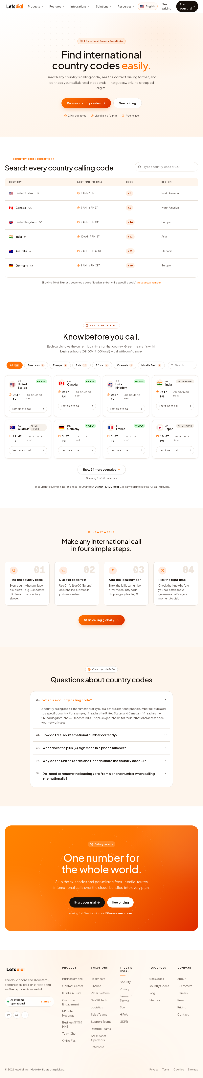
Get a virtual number (149, 282)
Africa (101, 365)
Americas (35, 365)
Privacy (153, 1069)
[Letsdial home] (15, 6)
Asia (81, 365)
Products (34, 6)
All (14, 365)
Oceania (124, 365)
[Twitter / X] (8, 1015)
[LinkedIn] (16, 1015)
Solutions (102, 6)
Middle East (150, 365)
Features (55, 6)
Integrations (78, 6)
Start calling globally (99, 620)
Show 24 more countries (99, 469)
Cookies (178, 1069)
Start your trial (185, 6)
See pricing (166, 6)
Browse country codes (84, 103)
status (45, 1001)
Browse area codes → (121, 913)
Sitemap (193, 1069)
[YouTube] (25, 1015)
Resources (124, 6)
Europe (59, 365)
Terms (165, 1069)
